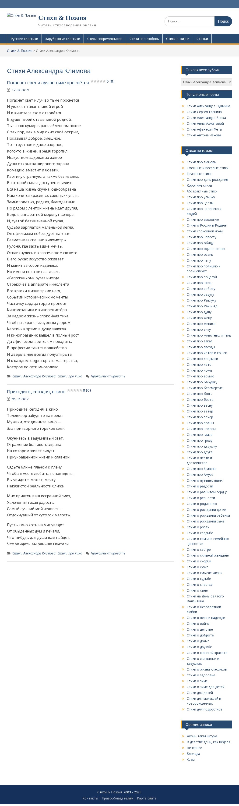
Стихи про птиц (199, 283)
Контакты (90, 798)
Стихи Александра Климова (34, 376)
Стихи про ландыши (202, 358)
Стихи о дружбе (199, 647)
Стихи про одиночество (206, 248)
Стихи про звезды (201, 347)
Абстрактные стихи (202, 191)
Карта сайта (147, 798)
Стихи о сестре (199, 549)
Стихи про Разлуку (201, 300)
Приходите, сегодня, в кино (49, 391)
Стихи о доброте (200, 635)
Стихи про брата (200, 399)
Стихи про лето (199, 364)
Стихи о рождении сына (206, 521)
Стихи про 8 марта (201, 468)
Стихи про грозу (199, 440)
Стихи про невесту (201, 237)
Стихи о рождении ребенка (208, 515)
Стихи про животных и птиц (209, 335)
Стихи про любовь (144, 38)
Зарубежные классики (62, 38)
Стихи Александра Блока (206, 117)
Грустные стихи (199, 173)
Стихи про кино (69, 376)
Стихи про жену (199, 318)
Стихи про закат (200, 341)
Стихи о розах (198, 527)
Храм (191, 759)
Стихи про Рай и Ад (202, 306)
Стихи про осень (200, 254)
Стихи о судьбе (199, 578)
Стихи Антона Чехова (204, 135)
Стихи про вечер (200, 417)
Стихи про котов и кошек (207, 353)
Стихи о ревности (201, 498)
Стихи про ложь (199, 370)
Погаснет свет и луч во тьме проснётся (60, 82)
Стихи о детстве (200, 629)
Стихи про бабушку (202, 382)
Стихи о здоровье (201, 675)
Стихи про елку (199, 329)
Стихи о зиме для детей (206, 687)
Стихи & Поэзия (62, 17)
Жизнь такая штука (202, 736)
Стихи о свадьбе (200, 533)
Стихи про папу (199, 260)
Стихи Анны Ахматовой (205, 123)
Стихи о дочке (198, 641)
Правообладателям (117, 798)
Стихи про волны (200, 423)
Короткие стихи (199, 185)
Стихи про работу (201, 288)
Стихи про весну (200, 405)
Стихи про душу (199, 312)
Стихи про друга (199, 452)
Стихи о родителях (202, 503)
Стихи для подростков (204, 709)
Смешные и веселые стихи (207, 168)
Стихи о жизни (177, 38)
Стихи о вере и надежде (206, 617)
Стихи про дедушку (202, 446)
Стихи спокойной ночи (205, 231)
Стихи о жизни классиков (207, 669)
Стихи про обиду (200, 243)
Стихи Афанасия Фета (204, 129)
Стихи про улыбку (201, 197)
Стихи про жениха (201, 323)
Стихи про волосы (201, 428)
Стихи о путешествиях (204, 480)
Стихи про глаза (199, 434)
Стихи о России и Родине (207, 225)
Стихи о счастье (200, 584)
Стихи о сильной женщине (208, 555)
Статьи (202, 38)
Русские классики (24, 38)
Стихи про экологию (203, 219)
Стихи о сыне (197, 590)
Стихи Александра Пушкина (208, 106)
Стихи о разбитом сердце (207, 492)
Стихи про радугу (200, 294)
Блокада (193, 753)
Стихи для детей (200, 692)
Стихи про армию (200, 376)
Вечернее (194, 748)
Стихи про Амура (200, 474)
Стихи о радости (200, 486)
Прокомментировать (108, 376)
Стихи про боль (199, 393)
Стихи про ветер (200, 411)
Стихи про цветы (200, 203)
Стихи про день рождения (207, 179)
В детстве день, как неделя (208, 742)
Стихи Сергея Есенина (204, 112)
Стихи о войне (198, 623)
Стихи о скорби (199, 561)
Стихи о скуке (197, 567)
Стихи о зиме (197, 681)
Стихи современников (104, 38)
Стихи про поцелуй (202, 277)
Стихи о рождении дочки (206, 509)
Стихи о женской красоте (207, 652)
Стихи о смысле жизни (204, 573)
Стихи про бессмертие (205, 388)
